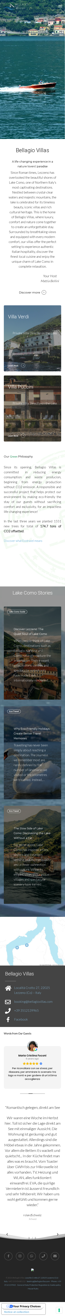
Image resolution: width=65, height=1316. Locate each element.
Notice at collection (16, 1312)
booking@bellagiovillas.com (33, 1001)
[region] (32, 1170)
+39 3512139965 (26, 1010)
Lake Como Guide (17, 612)
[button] (60, 6)
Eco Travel (14, 711)
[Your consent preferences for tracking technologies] (59, 1310)
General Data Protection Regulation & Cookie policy (39, 1285)
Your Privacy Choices (27, 1306)
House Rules (33, 1288)
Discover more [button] (29, 292)
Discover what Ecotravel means (23, 540)
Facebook (21, 1019)
